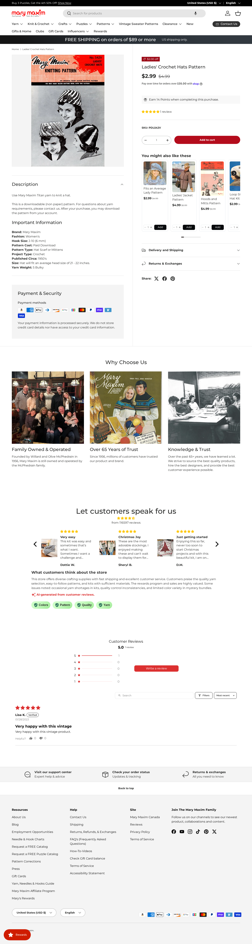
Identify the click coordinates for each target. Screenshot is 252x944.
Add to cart (207, 140)
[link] (155, 173)
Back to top (126, 788)
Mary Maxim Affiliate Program (33, 891)
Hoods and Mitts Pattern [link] (210, 201)
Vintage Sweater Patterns (138, 24)
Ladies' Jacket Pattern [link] (182, 197)
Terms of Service (82, 866)
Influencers (76, 31)
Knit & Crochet (38, 24)
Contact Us (78, 817)
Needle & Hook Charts (28, 839)
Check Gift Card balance (87, 858)
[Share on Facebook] (164, 279)
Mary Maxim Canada (145, 817)
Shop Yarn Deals (53, 3)
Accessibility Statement (87, 873)
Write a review (156, 668)
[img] (126, 518)
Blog (15, 824)
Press (16, 869)
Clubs (40, 31)
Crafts (62, 24)
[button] (195, 13)
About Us (19, 817)
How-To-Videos (81, 851)
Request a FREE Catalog (30, 846)
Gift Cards (56, 31)
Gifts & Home (21, 31)
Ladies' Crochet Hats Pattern (38, 49)
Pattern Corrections (26, 861)
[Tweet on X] (156, 279)
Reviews (136, 824)
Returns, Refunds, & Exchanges (93, 832)
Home (15, 49)
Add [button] (160, 227)
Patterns (103, 24)
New (190, 24)
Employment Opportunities (32, 832)
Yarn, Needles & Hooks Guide (33, 883)
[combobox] (134, 13)
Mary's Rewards (23, 898)
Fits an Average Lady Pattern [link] (155, 190)
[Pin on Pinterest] (173, 279)
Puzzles (82, 24)
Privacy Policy (140, 832)
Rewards (100, 31)
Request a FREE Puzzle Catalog (35, 854)
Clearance (170, 24)
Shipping (76, 824)
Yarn (15, 24)
